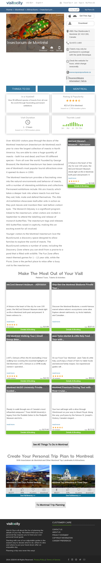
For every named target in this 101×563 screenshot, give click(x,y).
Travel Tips (67, 3)
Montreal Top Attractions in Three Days (69, 482)
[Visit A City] (13, 524)
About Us (56, 532)
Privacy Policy (39, 560)
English (39, 3)
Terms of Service (53, 560)
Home (9, 9)
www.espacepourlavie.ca (80, 72)
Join (75, 3)
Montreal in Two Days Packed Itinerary (24, 482)
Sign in (81, 3)
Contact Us (57, 529)
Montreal (20, 9)
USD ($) (29, 3)
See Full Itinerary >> (27, 495)
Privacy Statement (60, 535)
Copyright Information (62, 538)
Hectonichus (59, 15)
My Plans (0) (90, 3)
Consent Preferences (61, 541)
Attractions (32, 9)
